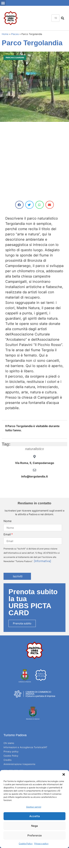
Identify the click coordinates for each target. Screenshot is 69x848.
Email (7, 534)
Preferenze (34, 835)
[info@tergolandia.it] (34, 470)
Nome (8, 521)
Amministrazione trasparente (19, 764)
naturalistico (34, 449)
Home (5, 34)
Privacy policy (41, 843)
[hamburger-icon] (55, 18)
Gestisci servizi (33, 807)
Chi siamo (9, 743)
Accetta (34, 816)
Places (15, 34)
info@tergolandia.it (34, 476)
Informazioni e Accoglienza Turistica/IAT (25, 747)
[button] (63, 774)
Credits (8, 759)
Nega (34, 825)
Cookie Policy (26, 843)
